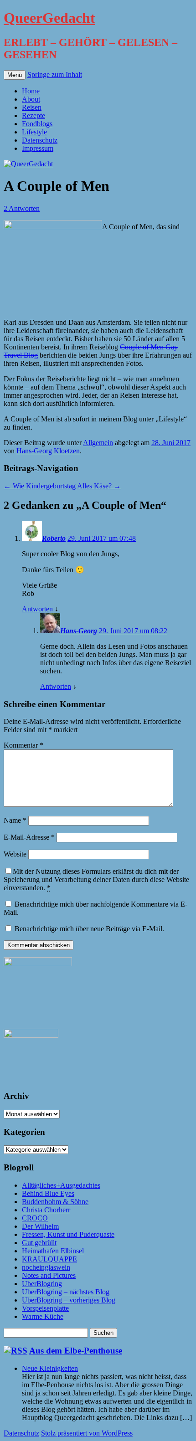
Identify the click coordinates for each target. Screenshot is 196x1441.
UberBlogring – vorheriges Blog (68, 1300)
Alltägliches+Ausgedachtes (61, 1185)
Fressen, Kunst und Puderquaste (68, 1234)
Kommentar (23, 745)
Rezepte (33, 115)
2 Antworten (22, 208)
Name (15, 820)
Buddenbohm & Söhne (55, 1201)
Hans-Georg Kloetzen (48, 451)
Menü (14, 75)
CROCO (35, 1218)
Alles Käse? (99, 486)
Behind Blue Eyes (48, 1193)
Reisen (31, 107)
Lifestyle (34, 132)
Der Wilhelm (40, 1226)
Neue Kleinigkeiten (50, 1368)
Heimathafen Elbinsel (53, 1251)
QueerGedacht (49, 18)
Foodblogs (37, 124)
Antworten (37, 609)
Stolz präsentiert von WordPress (87, 1433)
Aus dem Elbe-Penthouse (75, 1350)
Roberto (54, 538)
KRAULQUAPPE (49, 1259)
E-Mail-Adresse (29, 837)
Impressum (37, 148)
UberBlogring (42, 1283)
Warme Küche (42, 1316)
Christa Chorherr (46, 1210)
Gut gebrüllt (39, 1242)
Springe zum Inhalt (54, 74)
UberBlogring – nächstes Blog (65, 1292)
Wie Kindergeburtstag (40, 486)
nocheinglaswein (46, 1267)
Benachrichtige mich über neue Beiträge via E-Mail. (89, 929)
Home (31, 91)
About (31, 99)
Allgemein (98, 442)
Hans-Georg (78, 631)
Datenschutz (39, 140)
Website (15, 854)
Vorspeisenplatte (45, 1308)
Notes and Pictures (49, 1275)
